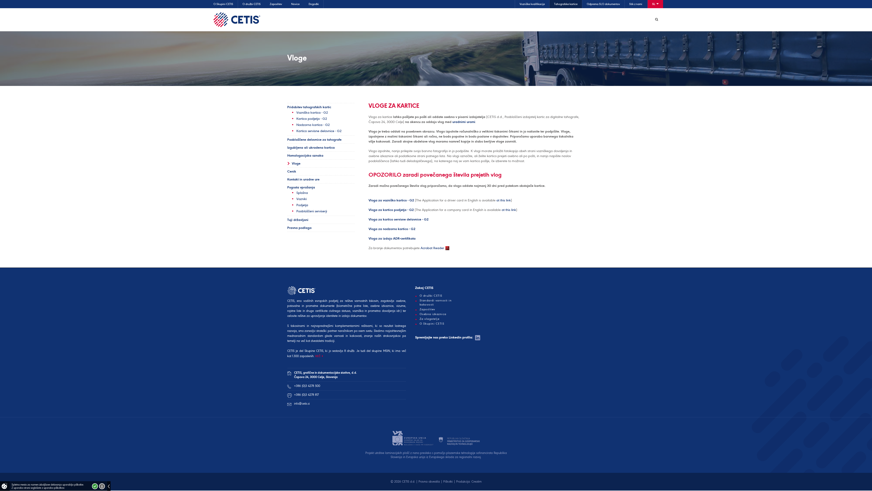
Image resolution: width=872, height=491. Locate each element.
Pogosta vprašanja (301, 187)
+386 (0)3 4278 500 (307, 386)
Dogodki (314, 4)
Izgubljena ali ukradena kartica (311, 147)
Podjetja (302, 205)
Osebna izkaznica (433, 314)
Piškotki (448, 481)
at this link (503, 200)
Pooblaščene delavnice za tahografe (314, 140)
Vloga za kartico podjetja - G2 (391, 210)
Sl (654, 4)
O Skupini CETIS (223, 4)
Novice (295, 4)
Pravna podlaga (299, 228)
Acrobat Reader (433, 248)
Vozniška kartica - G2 (312, 112)
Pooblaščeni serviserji (311, 211)
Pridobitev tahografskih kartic (309, 107)
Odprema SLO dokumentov (603, 4)
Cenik (291, 171)
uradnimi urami (463, 122)
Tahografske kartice (565, 4)
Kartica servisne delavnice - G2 (319, 131)
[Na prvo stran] (236, 19)
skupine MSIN (381, 351)
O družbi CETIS (252, 4)
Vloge (296, 163)
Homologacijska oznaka (305, 155)
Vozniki (301, 199)
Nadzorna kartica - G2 (313, 125)
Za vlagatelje (430, 319)
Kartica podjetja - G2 (311, 119)
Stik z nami (635, 4)
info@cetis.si (302, 403)
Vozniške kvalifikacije (532, 4)
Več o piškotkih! (102, 486)
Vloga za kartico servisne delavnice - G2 (399, 219)
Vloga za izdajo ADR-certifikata (392, 238)
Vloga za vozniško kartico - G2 (391, 200)
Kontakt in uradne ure (303, 179)
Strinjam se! (95, 486)
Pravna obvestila (429, 481)
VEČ (318, 356)
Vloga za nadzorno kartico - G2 (392, 229)
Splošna (302, 193)
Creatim (476, 481)
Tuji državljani (297, 220)
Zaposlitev (276, 4)
